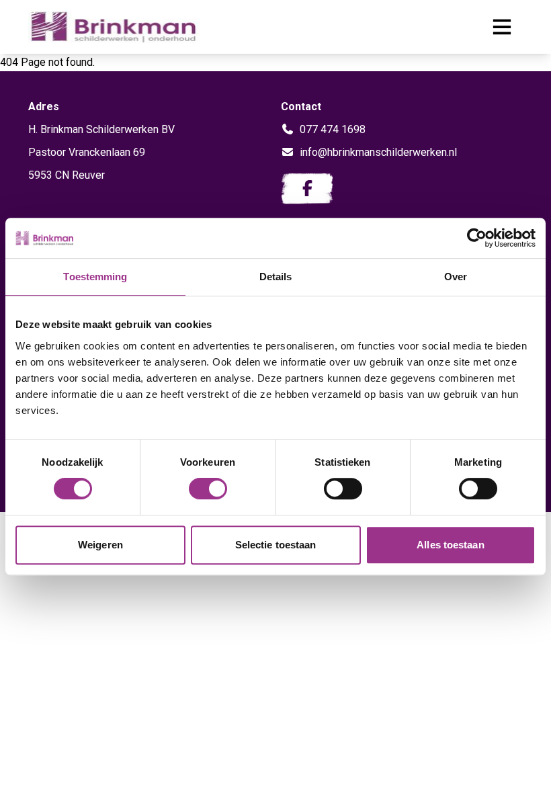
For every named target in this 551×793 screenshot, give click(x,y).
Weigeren (100, 544)
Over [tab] (455, 276)
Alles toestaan (450, 544)
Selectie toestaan (275, 544)
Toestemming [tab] (95, 276)
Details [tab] (275, 276)
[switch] (208, 488)
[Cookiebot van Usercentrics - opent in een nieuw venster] (477, 238)
